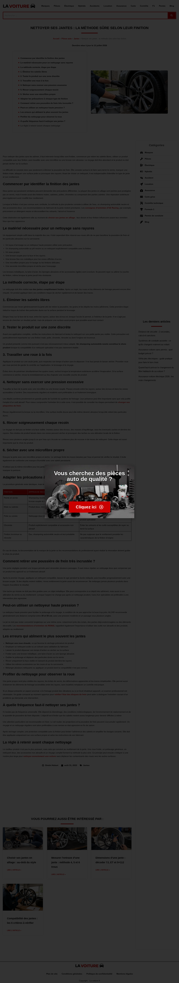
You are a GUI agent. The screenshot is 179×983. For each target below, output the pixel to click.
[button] (130, 469)
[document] (89, 491)
